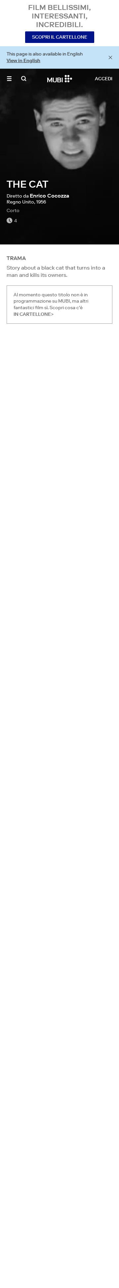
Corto (13, 210)
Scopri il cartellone (59, 37)
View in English (23, 60)
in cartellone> (34, 314)
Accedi (103, 78)
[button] (9, 79)
